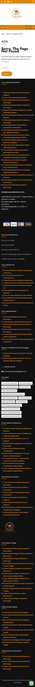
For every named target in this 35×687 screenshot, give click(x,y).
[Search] (33, 2)
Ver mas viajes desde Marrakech (12, 405)
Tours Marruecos (21, 401)
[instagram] (11, 1)
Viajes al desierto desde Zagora (11, 412)
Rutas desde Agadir (25, 383)
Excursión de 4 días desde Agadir (15, 612)
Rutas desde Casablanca (10, 387)
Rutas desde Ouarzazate (9, 398)
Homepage (5, 62)
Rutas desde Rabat (25, 398)
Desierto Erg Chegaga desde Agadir (17, 640)
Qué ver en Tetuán (7, 240)
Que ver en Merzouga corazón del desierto (16, 254)
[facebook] (2, 1)
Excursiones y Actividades (10, 383)
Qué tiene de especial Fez (10, 250)
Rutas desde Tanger (8, 401)
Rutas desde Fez (24, 387)
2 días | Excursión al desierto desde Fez (17, 280)
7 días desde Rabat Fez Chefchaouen (17, 322)
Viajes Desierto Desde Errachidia (11, 416)
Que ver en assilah (7, 245)
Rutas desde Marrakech (9, 390)
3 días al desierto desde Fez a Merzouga (18, 283)
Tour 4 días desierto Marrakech (15, 98)
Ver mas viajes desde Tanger (11, 409)
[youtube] (8, 1)
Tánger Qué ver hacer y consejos (13, 259)
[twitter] (5, 1)
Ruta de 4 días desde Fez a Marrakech (17, 295)
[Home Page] (2, 27)
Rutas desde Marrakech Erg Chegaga (13, 394)
